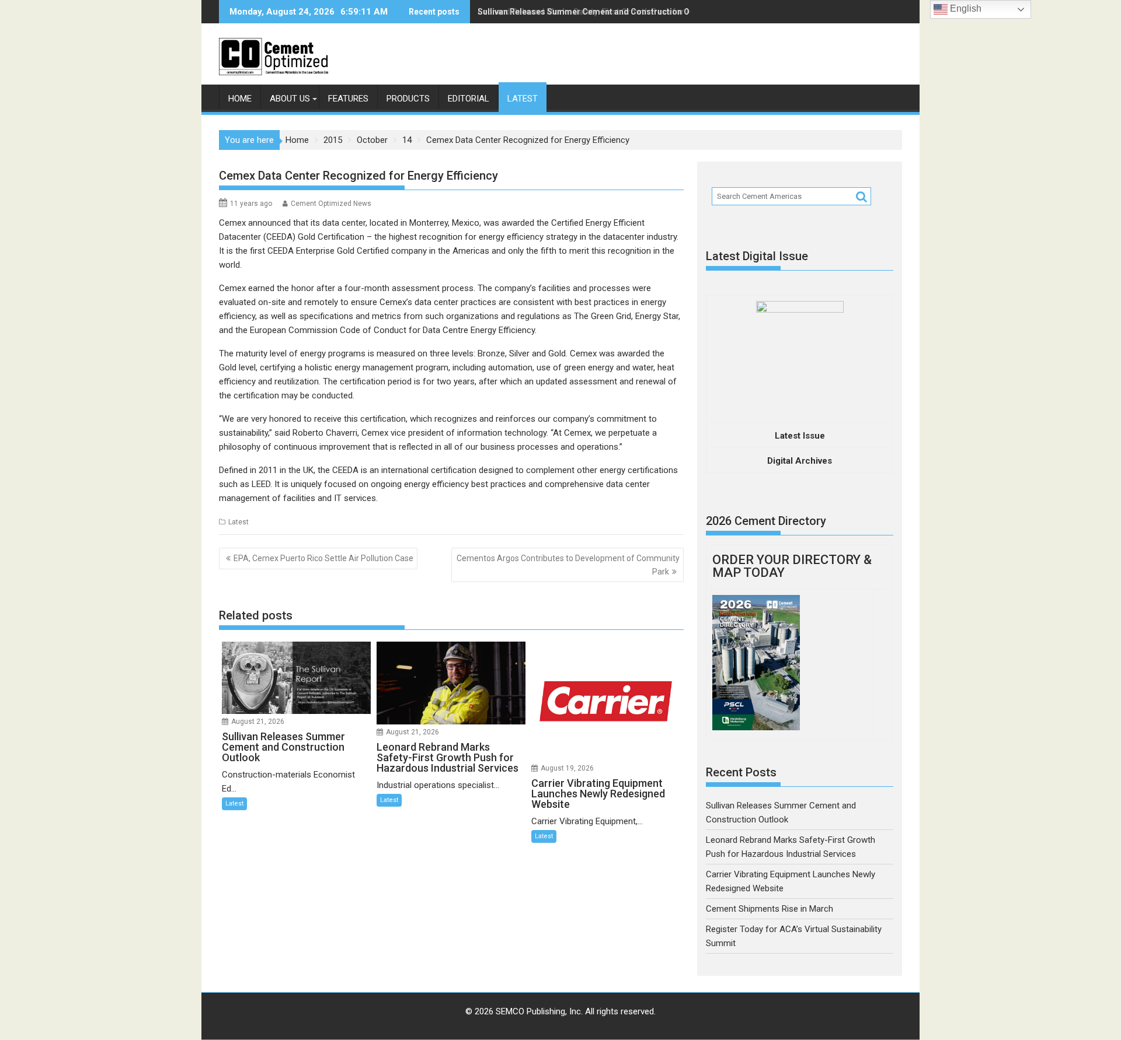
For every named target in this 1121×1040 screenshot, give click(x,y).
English (964, 8)
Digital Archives (799, 461)
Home (240, 98)
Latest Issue (800, 435)
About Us (290, 98)
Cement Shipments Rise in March (769, 909)
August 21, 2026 (257, 721)
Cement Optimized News (331, 203)
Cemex (232, 223)
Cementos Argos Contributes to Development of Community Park (568, 565)
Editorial (468, 98)
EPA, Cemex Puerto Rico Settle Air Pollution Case (323, 558)
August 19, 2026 (567, 768)
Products (408, 98)
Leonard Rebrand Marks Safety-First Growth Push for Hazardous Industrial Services (641, 11)
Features (348, 98)
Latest (522, 98)
